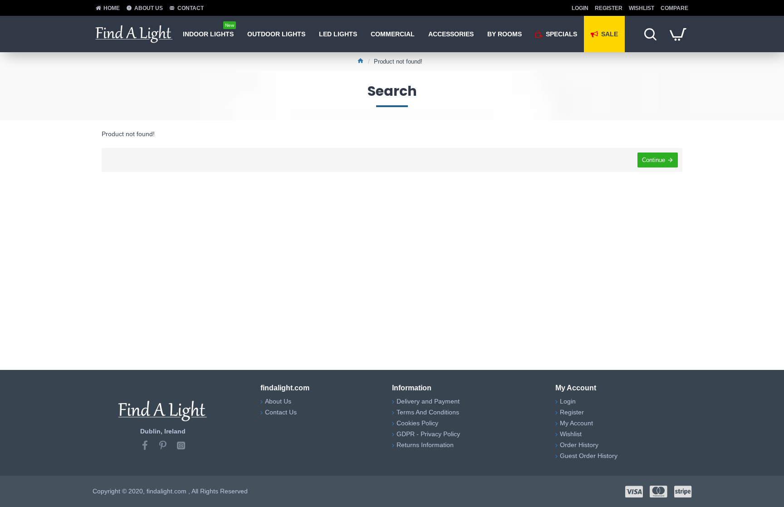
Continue (653, 160)
